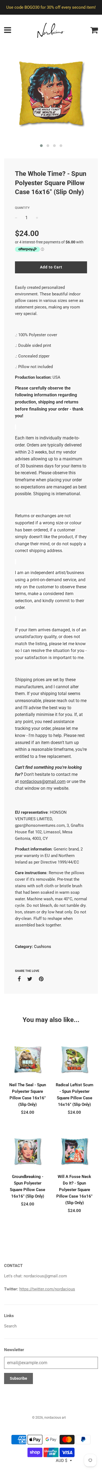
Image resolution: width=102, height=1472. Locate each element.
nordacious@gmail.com (43, 781)
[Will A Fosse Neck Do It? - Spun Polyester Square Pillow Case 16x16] (74, 1151)
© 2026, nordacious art (49, 1417)
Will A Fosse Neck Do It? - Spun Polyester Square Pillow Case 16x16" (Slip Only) (74, 1189)
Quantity (22, 208)
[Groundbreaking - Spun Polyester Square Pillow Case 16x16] (27, 1151)
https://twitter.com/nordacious (47, 1289)
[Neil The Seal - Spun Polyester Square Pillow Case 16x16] (27, 1059)
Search (10, 1326)
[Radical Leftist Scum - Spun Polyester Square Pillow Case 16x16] (74, 1059)
